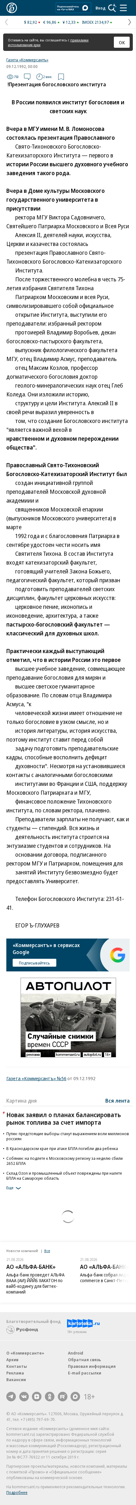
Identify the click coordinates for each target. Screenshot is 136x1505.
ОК (122, 42)
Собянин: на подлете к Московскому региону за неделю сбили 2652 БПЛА (64, 1160)
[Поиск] (112, 8)
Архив (12, 1359)
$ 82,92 (30, 22)
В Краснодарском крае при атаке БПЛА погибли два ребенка (62, 1148)
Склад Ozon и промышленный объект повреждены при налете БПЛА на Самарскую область (64, 1175)
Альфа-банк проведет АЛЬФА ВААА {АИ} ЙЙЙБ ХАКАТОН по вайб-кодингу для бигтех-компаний (35, 1283)
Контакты (16, 1366)
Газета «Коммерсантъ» (27, 60)
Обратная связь (84, 1359)
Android (75, 1353)
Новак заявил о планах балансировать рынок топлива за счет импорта (63, 1118)
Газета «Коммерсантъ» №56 (36, 1078)
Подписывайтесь (34, 963)
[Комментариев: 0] (27, 77)
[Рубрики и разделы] (123, 8)
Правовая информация (92, 1366)
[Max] (75, 1396)
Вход (101, 8)
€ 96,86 (49, 22)
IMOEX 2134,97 (95, 22)
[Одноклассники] (49, 1396)
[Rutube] (62, 1396)
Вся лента (117, 1100)
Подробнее (17, 1492)
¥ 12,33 (69, 22)
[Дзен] (36, 1396)
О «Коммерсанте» (25, 1353)
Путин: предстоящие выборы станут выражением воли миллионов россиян (67, 1136)
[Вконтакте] (24, 1396)
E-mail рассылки (84, 1373)
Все (47, 1250)
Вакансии (16, 1379)
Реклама (15, 1373)
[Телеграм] (11, 1396)
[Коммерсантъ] (11, 8)
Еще (10, 1187)
